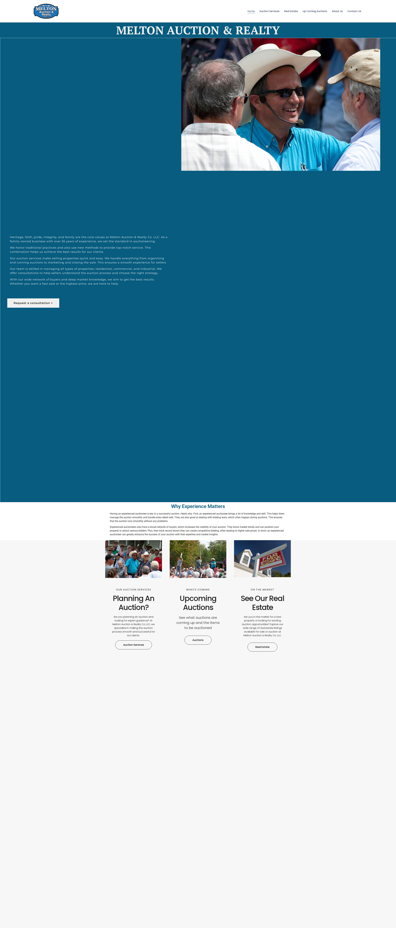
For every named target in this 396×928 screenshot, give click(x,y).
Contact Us (354, 11)
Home (251, 11)
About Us (337, 11)
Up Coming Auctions (315, 11)
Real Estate (291, 11)
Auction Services (269, 11)
